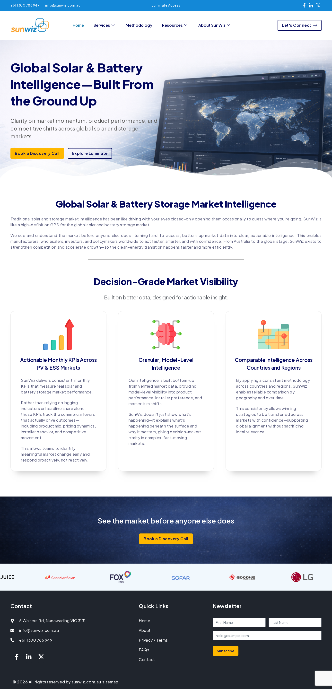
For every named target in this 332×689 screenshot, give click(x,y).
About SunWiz (212, 25)
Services (102, 25)
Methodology (139, 25)
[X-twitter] (41, 657)
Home (78, 25)
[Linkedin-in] (29, 657)
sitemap (110, 681)
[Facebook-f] (16, 657)
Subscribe (225, 651)
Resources (172, 25)
